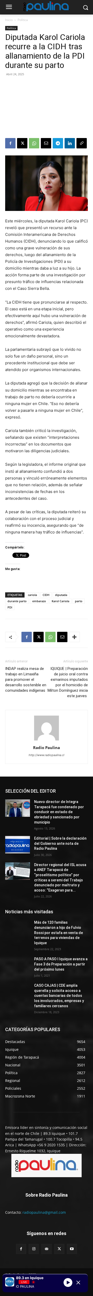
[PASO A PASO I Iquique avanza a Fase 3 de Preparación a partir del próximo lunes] (17, 965)
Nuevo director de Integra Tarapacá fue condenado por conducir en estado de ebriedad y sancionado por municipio (59, 812)
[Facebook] (10, 143)
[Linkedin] (70, 143)
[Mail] (46, 1249)
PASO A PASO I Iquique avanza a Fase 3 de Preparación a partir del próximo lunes (61, 964)
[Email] (46, 143)
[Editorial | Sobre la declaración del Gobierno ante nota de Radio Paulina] (17, 844)
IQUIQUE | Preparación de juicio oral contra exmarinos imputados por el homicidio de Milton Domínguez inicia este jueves (68, 682)
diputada (61, 595)
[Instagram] (34, 1249)
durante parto (17, 601)
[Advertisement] (46, 108)
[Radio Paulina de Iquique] (46, 6)
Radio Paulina (46, 747)
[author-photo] (46, 740)
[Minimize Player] (78, 1282)
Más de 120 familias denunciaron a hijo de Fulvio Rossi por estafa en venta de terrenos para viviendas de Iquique (58, 932)
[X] (22, 143)
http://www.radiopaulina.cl (46, 755)
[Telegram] (58, 143)
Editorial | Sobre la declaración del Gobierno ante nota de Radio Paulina (60, 843)
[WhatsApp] (34, 143)
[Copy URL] (81, 143)
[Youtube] (72, 1249)
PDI (9, 607)
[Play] (68, 1282)
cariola (32, 595)
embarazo (39, 601)
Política (23, 20)
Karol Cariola (60, 601)
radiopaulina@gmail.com (44, 1212)
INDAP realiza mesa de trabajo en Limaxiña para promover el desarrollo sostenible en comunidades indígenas (25, 679)
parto (78, 601)
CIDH (46, 595)
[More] (74, 637)
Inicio (9, 20)
